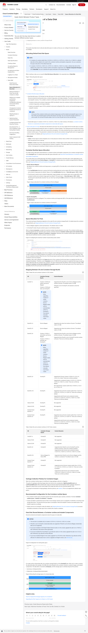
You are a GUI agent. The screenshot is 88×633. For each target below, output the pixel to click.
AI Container (9, 166)
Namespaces (9, 169)
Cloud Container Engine (38, 14)
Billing (6, 33)
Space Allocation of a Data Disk (15, 88)
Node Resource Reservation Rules (14, 83)
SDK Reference (8, 195)
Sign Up (81, 4)
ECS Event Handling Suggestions (14, 133)
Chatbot (28, 623)
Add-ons (8, 174)
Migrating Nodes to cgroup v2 (14, 114)
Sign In (74, 4)
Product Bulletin (8, 27)
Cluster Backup (9, 158)
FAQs (5, 201)
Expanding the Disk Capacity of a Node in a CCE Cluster (39, 599)
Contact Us (52, 4)
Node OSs (10, 57)
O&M (7, 160)
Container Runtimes (12, 55)
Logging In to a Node (13, 74)
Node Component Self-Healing (15, 137)
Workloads (8, 144)
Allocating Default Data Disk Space (36, 30)
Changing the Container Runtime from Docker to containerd (15, 109)
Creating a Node (12, 63)
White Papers (8, 222)
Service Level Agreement (11, 219)
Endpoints (7, 225)
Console (68, 4)
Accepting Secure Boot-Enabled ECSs (13, 71)
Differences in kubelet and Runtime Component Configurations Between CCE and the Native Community (15, 101)
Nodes (7, 49)
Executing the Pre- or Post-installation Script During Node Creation (15, 128)
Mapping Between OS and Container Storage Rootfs (39, 40)
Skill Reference (8, 198)
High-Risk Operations (11, 44)
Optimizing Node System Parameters (14, 119)
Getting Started (8, 38)
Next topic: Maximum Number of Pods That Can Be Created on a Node (45, 606)
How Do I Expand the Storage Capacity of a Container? (39, 596)
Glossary (6, 214)
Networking (9, 149)
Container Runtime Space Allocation (36, 33)
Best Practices (8, 190)
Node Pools (9, 141)
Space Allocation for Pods (33, 37)
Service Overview (9, 30)
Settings (8, 182)
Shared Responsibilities (10, 217)
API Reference (8, 192)
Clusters (8, 46)
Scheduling (9, 146)
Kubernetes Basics (9, 35)
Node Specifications (13, 60)
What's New (7, 24)
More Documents (9, 206)
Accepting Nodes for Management (13, 66)
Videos (6, 203)
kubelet (60, 488)
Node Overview (11, 52)
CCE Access (69, 537)
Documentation (60, 4)
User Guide (7, 41)
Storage (8, 152)
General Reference (9, 211)
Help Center (27, 14)
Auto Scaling (9, 155)
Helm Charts (9, 177)
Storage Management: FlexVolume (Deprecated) (12, 186)
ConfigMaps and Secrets (12, 171)
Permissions (9, 180)
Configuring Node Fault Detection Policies (15, 123)
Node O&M (10, 80)
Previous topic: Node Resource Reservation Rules (38, 604)
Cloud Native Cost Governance (13, 163)
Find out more (56, 631)
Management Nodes (13, 77)
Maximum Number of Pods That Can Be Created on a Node (14, 93)
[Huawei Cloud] (10, 4)
